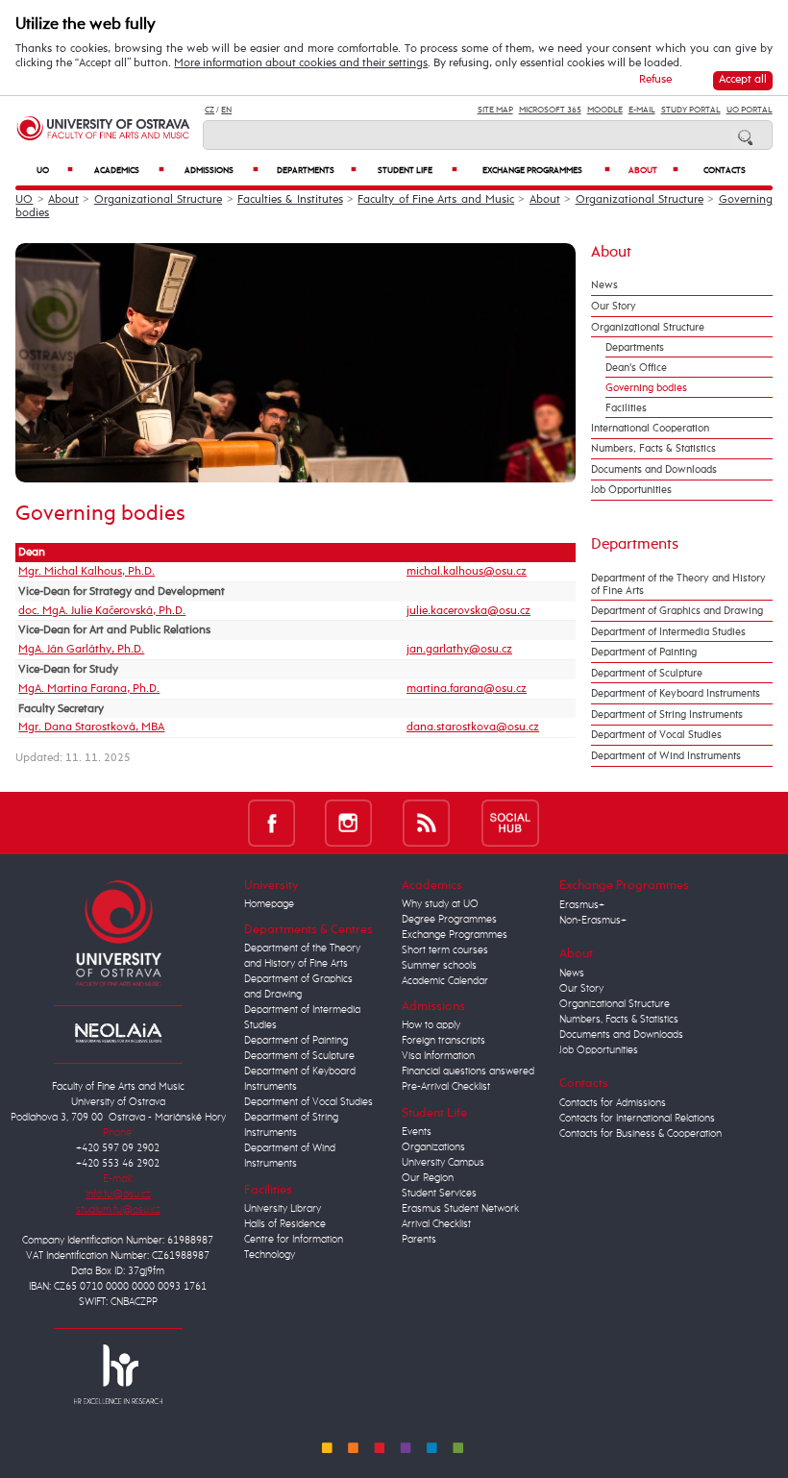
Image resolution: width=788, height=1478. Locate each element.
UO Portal (749, 110)
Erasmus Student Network (460, 1209)
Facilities (626, 408)
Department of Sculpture (646, 673)
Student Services (439, 1193)
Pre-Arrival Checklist (446, 1087)
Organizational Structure (158, 200)
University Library (282, 1209)
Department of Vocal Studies (656, 734)
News (604, 285)
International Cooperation (650, 428)
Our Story (613, 306)
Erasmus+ (581, 905)
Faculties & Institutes (290, 200)
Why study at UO (440, 904)
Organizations (433, 1147)
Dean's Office (636, 367)
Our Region (428, 1178)
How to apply (431, 1025)
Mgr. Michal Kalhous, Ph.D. (86, 572)
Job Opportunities (631, 489)
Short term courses (445, 950)
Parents (419, 1239)
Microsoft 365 (550, 110)
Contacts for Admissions (612, 1103)
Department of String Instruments (667, 714)
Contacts (724, 170)
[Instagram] (348, 823)
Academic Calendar (445, 981)
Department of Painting (644, 652)
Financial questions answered (468, 1071)
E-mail (641, 110)
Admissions (222, 170)
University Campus (443, 1163)
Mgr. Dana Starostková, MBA (91, 727)
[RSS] (426, 823)
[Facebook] (271, 823)
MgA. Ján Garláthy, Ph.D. (81, 649)
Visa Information (438, 1056)
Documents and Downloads (654, 469)
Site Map (495, 110)
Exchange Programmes (546, 170)
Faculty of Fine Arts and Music (435, 200)
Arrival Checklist (436, 1224)
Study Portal (691, 110)
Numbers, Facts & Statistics (653, 448)
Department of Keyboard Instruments (675, 693)
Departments (317, 170)
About (653, 170)
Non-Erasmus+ (593, 920)
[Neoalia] (118, 1032)
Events (416, 1132)
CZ (209, 110)
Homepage (269, 904)
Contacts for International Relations (637, 1118)
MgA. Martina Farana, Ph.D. (89, 689)
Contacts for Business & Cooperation (640, 1134)
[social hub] (510, 823)
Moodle (605, 110)
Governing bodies (646, 387)
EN (226, 110)
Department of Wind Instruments (666, 756)
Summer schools (439, 966)
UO (55, 170)
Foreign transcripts (443, 1041)
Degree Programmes (449, 919)
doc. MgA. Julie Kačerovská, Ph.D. (101, 611)
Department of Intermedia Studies (668, 632)
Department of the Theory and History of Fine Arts (678, 584)
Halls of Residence (285, 1224)
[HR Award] (118, 1374)
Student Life (417, 170)
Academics (129, 170)
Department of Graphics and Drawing (677, 610)
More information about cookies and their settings (301, 63)
